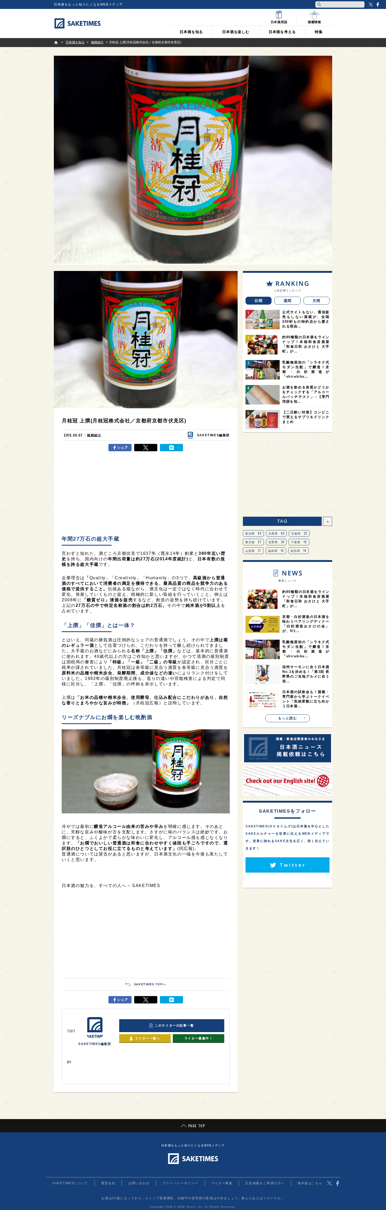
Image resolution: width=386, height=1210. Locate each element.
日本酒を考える (282, 32)
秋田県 (298, 550)
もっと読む (287, 718)
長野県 (276, 542)
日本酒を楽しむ (235, 32)
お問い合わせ (139, 1183)
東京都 (253, 542)
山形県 (253, 550)
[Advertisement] (146, 493)
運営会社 (108, 1183)
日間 (258, 301)
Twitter (371, 4)
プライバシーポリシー (180, 1183)
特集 (319, 32)
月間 (316, 301)
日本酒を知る (191, 32)
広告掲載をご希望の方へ (265, 1183)
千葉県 (299, 542)
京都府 (299, 533)
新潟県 (253, 533)
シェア (122, 447)
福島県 (276, 550)
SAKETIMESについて (70, 1183)
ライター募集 (222, 1183)
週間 (288, 301)
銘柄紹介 (94, 435)
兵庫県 (276, 533)
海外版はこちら (310, 1183)
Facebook (377, 4)
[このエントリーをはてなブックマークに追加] (171, 447)
